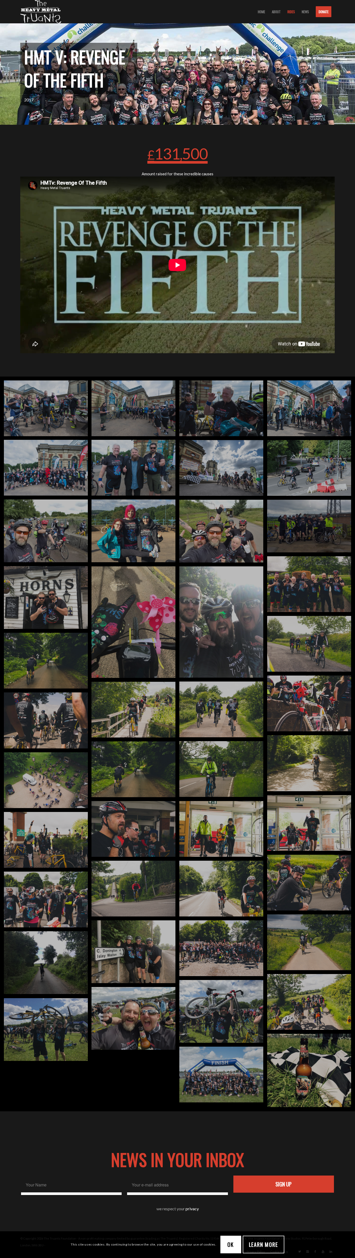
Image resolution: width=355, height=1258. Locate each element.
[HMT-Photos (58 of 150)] (223, 771)
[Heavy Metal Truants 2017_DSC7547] (223, 1076)
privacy (192, 1208)
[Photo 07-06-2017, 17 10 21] (48, 964)
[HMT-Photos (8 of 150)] (311, 705)
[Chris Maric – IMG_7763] (135, 624)
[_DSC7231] (223, 410)
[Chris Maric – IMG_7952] (48, 1031)
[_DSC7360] (135, 469)
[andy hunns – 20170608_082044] (223, 533)
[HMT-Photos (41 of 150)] (48, 722)
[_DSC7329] (311, 410)
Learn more (263, 1244)
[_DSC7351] (48, 469)
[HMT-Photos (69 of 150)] (135, 771)
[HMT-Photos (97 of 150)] (311, 884)
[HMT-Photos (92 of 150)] (48, 842)
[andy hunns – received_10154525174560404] (311, 586)
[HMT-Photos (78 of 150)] (311, 825)
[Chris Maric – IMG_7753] (48, 599)
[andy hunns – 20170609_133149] (135, 1020)
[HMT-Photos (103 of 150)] (223, 890)
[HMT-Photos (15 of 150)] (223, 711)
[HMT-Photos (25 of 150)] (135, 711)
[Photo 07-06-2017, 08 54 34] (135, 532)
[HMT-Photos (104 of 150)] (135, 890)
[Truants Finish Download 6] (311, 1072)
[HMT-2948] (311, 646)
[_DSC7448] (311, 470)
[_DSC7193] (48, 410)
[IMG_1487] (48, 782)
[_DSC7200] (135, 410)
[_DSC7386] (223, 470)
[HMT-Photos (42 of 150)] (311, 765)
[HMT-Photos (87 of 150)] (135, 831)
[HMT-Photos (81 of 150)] (223, 831)
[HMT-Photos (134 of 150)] (311, 944)
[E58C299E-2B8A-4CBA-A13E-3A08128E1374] (223, 624)
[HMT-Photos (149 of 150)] (311, 1004)
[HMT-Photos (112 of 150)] (48, 901)
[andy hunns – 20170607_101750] (48, 532)
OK (230, 1244)
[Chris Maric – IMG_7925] (135, 953)
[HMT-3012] (48, 662)
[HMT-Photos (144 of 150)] (223, 950)
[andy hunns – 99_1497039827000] (223, 1013)
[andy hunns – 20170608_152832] (311, 528)
